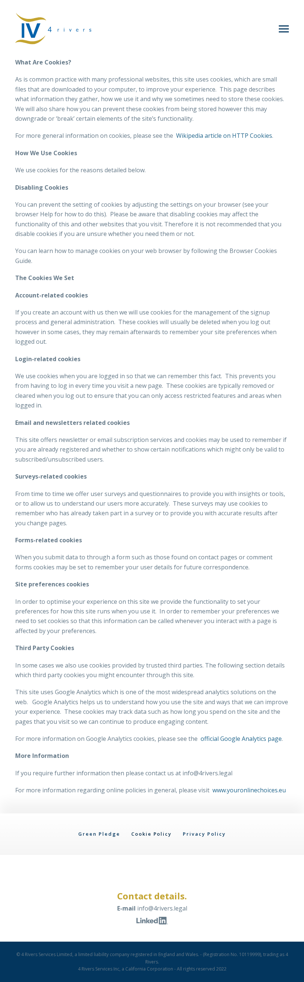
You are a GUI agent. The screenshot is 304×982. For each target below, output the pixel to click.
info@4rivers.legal (162, 908)
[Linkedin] (152, 920)
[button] (284, 28)
